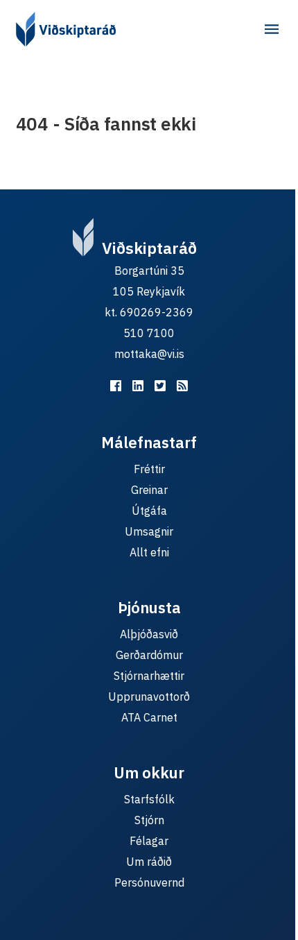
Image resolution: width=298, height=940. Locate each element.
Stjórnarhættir (149, 676)
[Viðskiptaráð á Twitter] (160, 386)
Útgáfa (149, 511)
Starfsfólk (149, 799)
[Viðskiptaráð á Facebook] (116, 386)
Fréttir (149, 469)
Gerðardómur (149, 655)
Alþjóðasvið (149, 634)
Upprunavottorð (149, 696)
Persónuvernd (149, 882)
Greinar (149, 490)
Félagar (149, 841)
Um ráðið (149, 862)
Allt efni (149, 552)
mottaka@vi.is (149, 354)
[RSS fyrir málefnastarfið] (182, 386)
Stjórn (149, 820)
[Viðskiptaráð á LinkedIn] (138, 386)
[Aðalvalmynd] (271, 29)
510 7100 (149, 333)
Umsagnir (149, 531)
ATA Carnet (149, 717)
